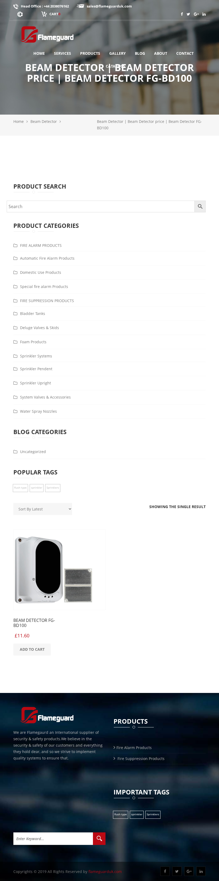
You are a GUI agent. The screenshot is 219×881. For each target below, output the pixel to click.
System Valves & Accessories (45, 397)
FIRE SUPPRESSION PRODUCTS (47, 300)
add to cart (32, 649)
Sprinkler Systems (36, 355)
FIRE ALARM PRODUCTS (41, 245)
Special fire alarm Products (44, 286)
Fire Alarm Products (134, 747)
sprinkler (36, 487)
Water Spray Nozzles (38, 411)
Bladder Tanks (32, 313)
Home (39, 53)
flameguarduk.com (105, 871)
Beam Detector (43, 121)
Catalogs (115, 66)
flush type (20, 487)
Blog (140, 53)
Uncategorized (33, 451)
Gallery (117, 53)
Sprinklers (52, 487)
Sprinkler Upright (35, 382)
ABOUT (160, 53)
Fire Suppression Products (140, 758)
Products (90, 53)
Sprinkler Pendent (36, 368)
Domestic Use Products (40, 272)
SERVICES (62, 53)
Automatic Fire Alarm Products (47, 258)
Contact (185, 53)
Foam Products (33, 341)
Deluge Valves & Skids (39, 327)
